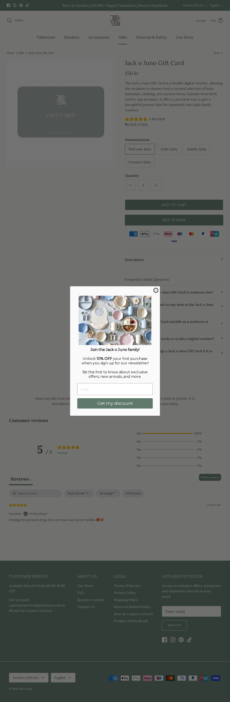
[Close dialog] (156, 290)
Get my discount (115, 403)
